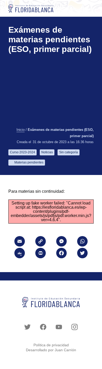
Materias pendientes (28, 162)
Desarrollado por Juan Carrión (51, 350)
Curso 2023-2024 (22, 152)
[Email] (19, 242)
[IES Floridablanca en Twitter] (27, 327)
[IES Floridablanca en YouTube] (59, 327)
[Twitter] (82, 254)
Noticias (47, 152)
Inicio (20, 130)
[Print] (40, 254)
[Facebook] (61, 254)
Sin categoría (68, 152)
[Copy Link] (40, 242)
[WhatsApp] (82, 242)
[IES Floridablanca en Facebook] (43, 327)
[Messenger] (61, 242)
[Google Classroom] (19, 254)
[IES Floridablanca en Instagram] (74, 327)
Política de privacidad (51, 345)
